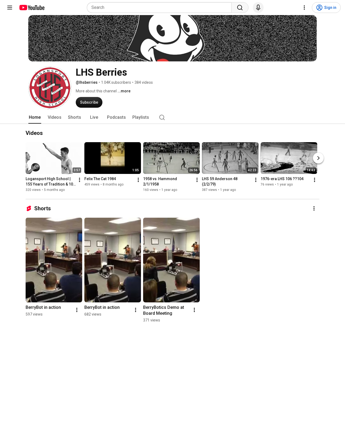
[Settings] (304, 7)
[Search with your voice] (258, 7)
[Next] (318, 158)
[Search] (240, 7)
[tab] (34, 117)
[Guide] (9, 7)
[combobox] (160, 7)
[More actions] (79, 180)
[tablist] (172, 117)
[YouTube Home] (31, 7)
